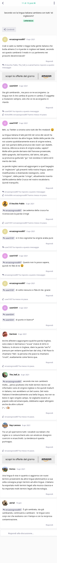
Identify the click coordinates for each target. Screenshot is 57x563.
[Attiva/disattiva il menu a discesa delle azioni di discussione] (54, 3)
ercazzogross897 (13, 210)
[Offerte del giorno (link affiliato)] (28, 79)
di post (28, 3)
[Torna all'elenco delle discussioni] (3, 3)
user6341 (10, 314)
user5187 (10, 238)
